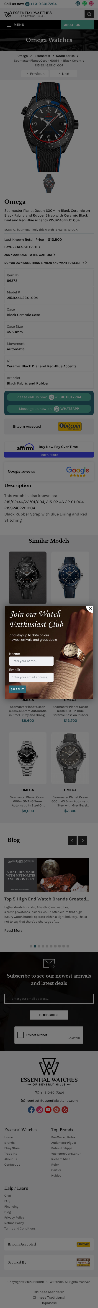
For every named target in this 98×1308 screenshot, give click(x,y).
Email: (14, 669)
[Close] (89, 609)
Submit (17, 689)
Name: (14, 653)
